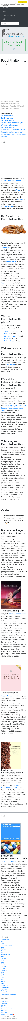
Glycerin (7, 334)
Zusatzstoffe (5, 248)
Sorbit (6, 331)
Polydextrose (9, 341)
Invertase (7, 338)
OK (22, 2)
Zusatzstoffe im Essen (9, 862)
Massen (3, 976)
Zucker (3, 964)
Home (9, 8)
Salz (2, 962)
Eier (2, 951)
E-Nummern (12, 994)
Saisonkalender (9, 15)
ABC (5, 11)
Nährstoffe (4, 989)
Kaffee (3, 981)
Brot (19, 362)
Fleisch (3, 943)
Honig (3, 968)
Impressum (4, 1001)
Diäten (3, 993)
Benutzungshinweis (6, 1009)
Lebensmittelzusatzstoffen (11, 181)
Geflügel (3, 949)
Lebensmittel (5, 939)
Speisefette (4, 970)
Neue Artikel (4, 1010)
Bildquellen (4, 1007)
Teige (2, 974)
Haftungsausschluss (7, 1014)
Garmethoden (5, 985)
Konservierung (5, 987)
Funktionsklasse (7, 206)
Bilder (5, 19)
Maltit (15, 336)
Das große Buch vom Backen (11, 696)
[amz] (7, 523)
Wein (2, 983)
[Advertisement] (14, 79)
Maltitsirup (8, 336)
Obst (2, 960)
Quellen (4, 137)
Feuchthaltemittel (7, 116)
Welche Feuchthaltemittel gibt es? (13, 123)
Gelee (3, 410)
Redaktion (4, 1003)
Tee (2, 979)
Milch (2, 953)
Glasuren (3, 966)
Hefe (2, 978)
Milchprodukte (5, 954)
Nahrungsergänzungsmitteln (15, 406)
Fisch (2, 941)
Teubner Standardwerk (17, 614)
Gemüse (3, 958)
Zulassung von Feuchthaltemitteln (13, 134)
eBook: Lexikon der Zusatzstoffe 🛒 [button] (14, 45)
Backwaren (5, 283)
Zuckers (20, 199)
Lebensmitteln (11, 262)
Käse (2, 956)
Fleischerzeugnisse (6, 945)
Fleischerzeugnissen (15, 408)
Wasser (17, 190)
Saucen (4, 408)
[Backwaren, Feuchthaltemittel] (14, 230)
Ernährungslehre (6, 991)
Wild (2, 947)
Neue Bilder (4, 1012)
